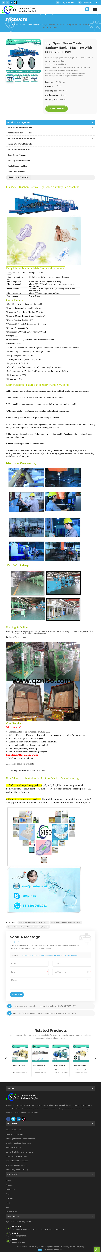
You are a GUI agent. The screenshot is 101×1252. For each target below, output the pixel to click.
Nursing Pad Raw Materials (20, 144)
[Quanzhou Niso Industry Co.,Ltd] (26, 9)
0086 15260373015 (91, 2)
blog (8, 1203)
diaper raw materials (14, 1130)
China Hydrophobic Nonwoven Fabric (20, 1139)
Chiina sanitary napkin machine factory (66, 922)
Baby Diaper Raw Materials (20, 127)
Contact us (10, 1189)
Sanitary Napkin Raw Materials (21, 138)
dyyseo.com (74, 1247)
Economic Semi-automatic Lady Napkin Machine (40, 1065)
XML (7, 1207)
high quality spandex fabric (17, 1156)
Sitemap (9, 1198)
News (8, 1194)
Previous (6, 1058)
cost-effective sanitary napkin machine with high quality (29, 927)
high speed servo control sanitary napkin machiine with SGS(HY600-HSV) (49, 955)
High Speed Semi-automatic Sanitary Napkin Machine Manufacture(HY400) (61, 1065)
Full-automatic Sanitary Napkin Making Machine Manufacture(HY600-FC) (20, 1065)
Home (16, 24)
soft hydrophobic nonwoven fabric (19, 1152)
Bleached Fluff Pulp (13, 1147)
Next (95, 1058)
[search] (87, 9)
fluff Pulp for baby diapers (16, 1165)
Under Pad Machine (16, 172)
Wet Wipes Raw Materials (19, 149)
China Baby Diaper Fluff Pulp (17, 1170)
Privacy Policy (11, 1212)
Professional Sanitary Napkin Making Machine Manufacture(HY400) (47, 1013)
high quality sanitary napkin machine (34, 922)
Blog (82, 1247)
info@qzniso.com (67, 2)
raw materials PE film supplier (17, 1161)
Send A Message (97, 1249)
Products (9, 1185)
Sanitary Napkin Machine (31, 24)
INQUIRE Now (55, 108)
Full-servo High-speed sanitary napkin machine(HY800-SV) (81, 1065)
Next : (16, 1013)
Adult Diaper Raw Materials (20, 133)
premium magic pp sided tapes (18, 1143)
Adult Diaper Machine (17, 166)
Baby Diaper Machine (17, 155)
